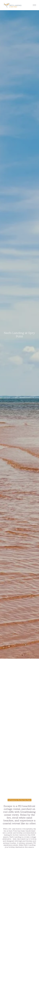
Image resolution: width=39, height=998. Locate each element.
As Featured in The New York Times (19, 800)
